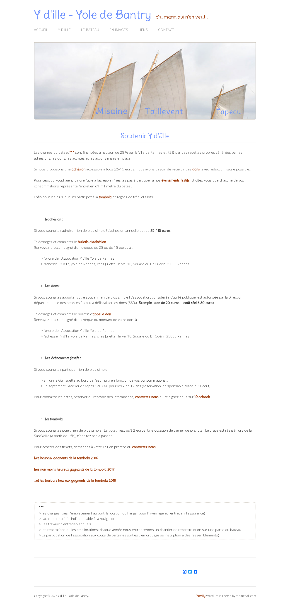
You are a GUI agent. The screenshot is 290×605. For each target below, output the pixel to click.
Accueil (41, 29)
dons (196, 169)
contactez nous (147, 397)
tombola (105, 197)
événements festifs (176, 180)
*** (71, 152)
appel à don (102, 314)
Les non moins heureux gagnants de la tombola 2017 (74, 469)
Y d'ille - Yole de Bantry (92, 14)
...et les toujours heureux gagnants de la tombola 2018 (75, 480)
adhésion (78, 169)
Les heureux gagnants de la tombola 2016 (66, 458)
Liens (143, 29)
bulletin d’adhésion (92, 242)
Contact (166, 29)
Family (200, 596)
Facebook (202, 397)
